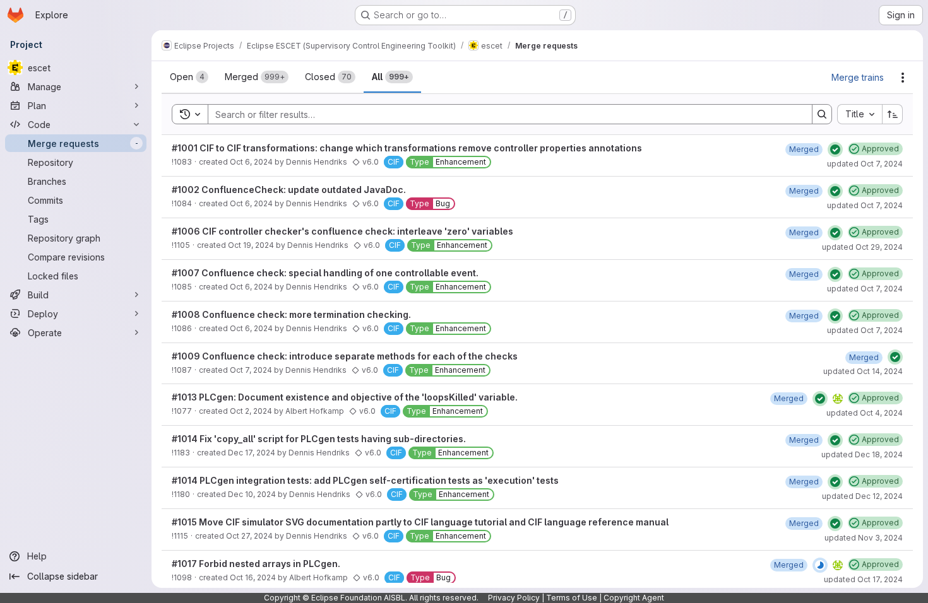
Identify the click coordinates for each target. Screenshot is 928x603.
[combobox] (859, 114)
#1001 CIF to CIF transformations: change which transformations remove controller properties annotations (407, 148)
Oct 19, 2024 (251, 245)
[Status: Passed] (835, 149)
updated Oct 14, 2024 (863, 371)
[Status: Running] (820, 565)
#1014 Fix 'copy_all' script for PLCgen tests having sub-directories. (319, 438)
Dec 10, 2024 (252, 494)
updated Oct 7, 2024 (865, 163)
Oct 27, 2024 (249, 536)
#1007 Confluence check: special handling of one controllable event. (325, 272)
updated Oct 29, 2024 (862, 247)
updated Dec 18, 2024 (862, 454)
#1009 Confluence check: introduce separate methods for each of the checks (345, 356)
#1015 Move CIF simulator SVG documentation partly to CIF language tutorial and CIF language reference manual (420, 522)
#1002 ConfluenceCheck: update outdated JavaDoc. (289, 189)
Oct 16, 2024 (253, 577)
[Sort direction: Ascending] (893, 114)
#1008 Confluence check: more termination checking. (291, 314)
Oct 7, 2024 (251, 370)
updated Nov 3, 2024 (863, 537)
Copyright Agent (634, 597)
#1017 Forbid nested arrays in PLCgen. (256, 563)
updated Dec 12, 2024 (862, 496)
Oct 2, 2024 (251, 411)
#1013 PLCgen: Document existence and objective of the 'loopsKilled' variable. (345, 397)
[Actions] (903, 77)
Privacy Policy (514, 597)
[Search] (822, 114)
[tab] (189, 77)
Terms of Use (571, 597)
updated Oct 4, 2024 (864, 413)
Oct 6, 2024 (251, 162)
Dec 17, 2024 (251, 452)
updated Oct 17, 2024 (863, 579)
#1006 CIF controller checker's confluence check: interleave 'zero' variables (342, 231)
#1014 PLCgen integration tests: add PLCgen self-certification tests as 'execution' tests (365, 480)
